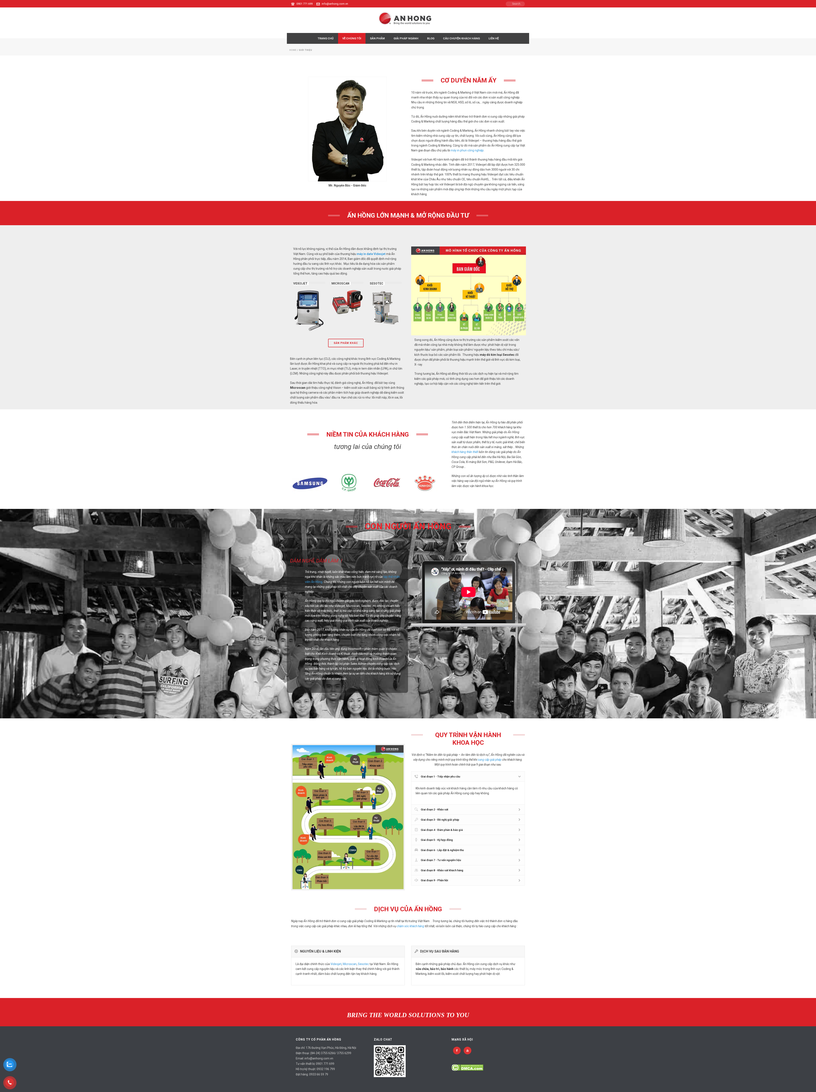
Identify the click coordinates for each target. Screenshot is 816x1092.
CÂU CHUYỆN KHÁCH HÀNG (461, 38)
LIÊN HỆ (494, 38)
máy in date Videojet (371, 254)
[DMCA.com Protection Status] (467, 1067)
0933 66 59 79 (318, 1074)
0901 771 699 (304, 3)
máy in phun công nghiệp (467, 150)
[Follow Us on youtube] (467, 1050)
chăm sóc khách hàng (410, 926)
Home (293, 50)
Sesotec (363, 964)
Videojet (335, 964)
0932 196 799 (326, 1069)
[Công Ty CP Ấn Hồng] (408, 20)
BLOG (430, 38)
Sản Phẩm (377, 38)
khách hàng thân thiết (465, 452)
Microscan (350, 964)
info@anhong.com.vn (335, 3)
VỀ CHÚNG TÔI (351, 38)
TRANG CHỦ (326, 38)
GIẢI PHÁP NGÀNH (406, 38)
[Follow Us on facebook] (457, 1050)
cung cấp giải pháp (490, 759)
